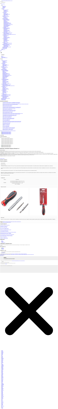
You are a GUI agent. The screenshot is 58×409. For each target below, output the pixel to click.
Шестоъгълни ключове (6, 33)
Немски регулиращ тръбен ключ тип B (7, 222)
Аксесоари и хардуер (5, 48)
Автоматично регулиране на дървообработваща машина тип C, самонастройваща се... (11, 107)
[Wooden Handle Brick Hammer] (3, 227)
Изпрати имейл (1, 255)
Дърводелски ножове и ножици (7, 31)
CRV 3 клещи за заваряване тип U (6, 120)
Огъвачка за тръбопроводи (6, 25)
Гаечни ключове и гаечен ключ (6, 16)
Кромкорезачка (4, 89)
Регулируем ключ (4, 67)
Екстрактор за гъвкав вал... (4, 226)
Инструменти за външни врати (6, 44)
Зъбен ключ (5, 17)
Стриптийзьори (4, 72)
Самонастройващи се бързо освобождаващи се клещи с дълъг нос (9, 115)
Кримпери (5, 20)
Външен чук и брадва (6, 46)
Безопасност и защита (5, 47)
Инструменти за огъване (5, 88)
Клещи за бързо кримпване (6, 19)
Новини (2, 241)
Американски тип (6, 10)
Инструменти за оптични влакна (6, 73)
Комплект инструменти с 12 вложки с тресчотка (8, 129)
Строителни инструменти (5, 38)
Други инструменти (3, 99)
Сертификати (4, 7)
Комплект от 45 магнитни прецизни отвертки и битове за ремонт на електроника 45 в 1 (12, 221)
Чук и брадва (2, 66)
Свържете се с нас (3, 49)
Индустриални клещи (5, 60)
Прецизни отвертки (6, 13)
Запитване (1, 245)
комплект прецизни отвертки (3, 254)
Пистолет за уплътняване (6, 40)
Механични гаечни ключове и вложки (7, 94)
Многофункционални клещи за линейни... (5, 233)
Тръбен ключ (5, 36)
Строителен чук (5, 39)
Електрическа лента (6, 26)
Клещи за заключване (6, 11)
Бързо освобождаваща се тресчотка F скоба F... (6, 235)
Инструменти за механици (5, 42)
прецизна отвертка (8, 254)
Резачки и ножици (6, 21)
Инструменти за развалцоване (7, 37)
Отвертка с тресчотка (6, 15)
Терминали (5, 27)
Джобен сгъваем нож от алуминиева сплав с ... (7, 109)
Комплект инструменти (5, 18)
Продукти (2, 8)
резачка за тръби (32, 254)
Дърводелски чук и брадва (6, 30)
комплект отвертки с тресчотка (14, 254)
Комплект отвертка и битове (4, 57)
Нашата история (4, 6)
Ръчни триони (5, 29)
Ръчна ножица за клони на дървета (6, 123)
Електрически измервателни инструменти (8, 24)
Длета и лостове (4, 83)
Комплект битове (5, 14)
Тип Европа (4, 61)
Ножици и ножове (4, 78)
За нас (2, 240)
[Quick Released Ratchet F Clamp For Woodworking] (7, 234)
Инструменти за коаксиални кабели (7, 23)
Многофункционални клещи (7, 45)
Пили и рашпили (4, 82)
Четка (3, 93)
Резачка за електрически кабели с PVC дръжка (7, 112)
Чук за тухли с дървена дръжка (6, 126)
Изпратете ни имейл (2, 158)
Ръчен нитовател (5, 41)
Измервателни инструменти (7, 28)
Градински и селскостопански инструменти (5, 95)
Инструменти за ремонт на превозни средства (7, 32)
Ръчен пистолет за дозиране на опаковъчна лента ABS (8, 118)
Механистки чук (5, 43)
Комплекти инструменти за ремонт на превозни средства (10, 34)
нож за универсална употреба (20, 254)
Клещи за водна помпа (6, 35)
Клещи (3, 9)
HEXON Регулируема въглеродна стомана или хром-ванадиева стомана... (10, 104)
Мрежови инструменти (6, 22)
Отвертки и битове (5, 12)
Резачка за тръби (4, 87)
